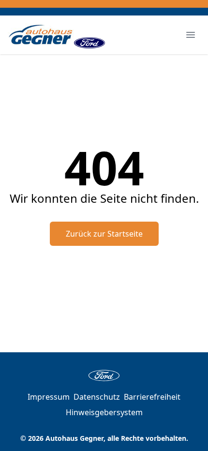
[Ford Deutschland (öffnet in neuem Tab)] (89, 34)
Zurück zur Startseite (104, 233)
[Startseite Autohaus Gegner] (41, 34)
